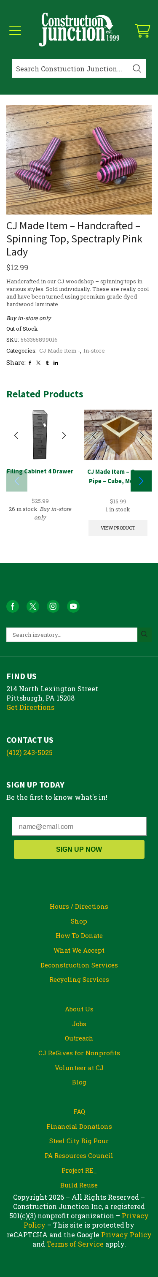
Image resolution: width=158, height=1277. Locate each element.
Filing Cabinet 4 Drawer (40, 471)
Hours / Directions (79, 906)
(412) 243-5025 (29, 752)
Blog (79, 1082)
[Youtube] (73, 606)
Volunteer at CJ (79, 1067)
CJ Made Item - (59, 350)
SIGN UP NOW (79, 849)
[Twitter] (38, 363)
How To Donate (79, 935)
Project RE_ (79, 1170)
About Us (79, 1009)
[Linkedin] (56, 363)
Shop (79, 921)
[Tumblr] (47, 363)
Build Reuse (79, 1185)
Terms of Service (75, 1243)
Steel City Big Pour (79, 1140)
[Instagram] (53, 606)
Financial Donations (79, 1126)
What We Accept (79, 950)
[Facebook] (30, 363)
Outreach (79, 1038)
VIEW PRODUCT (118, 527)
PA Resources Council (79, 1155)
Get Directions (30, 707)
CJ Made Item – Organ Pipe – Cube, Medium (118, 476)
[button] (141, 481)
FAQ (79, 1111)
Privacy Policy (126, 1234)
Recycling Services (79, 979)
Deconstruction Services (79, 965)
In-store (94, 350)
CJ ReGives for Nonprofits (79, 1053)
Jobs (79, 1023)
